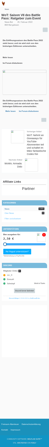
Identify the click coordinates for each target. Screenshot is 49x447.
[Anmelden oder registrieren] (38, 3)
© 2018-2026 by (24, 298)
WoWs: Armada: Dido (13, 165)
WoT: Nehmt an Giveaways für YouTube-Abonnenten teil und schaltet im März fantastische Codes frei (36, 144)
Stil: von (24, 443)
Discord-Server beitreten (24, 291)
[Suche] (32, 3)
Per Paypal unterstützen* (17, 251)
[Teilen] (45, 30)
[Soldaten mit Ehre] (3, 3)
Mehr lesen (10, 111)
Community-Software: (24, 439)
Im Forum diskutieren (29, 111)
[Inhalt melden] (43, 120)
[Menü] (45, 3)
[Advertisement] (24, 331)
